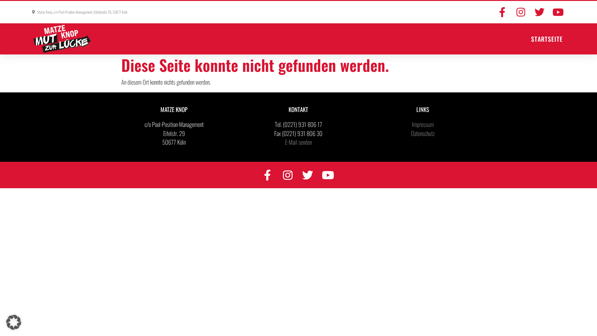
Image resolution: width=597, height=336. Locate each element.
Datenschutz (423, 133)
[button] (13, 322)
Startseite (547, 39)
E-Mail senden (298, 142)
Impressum (423, 124)
